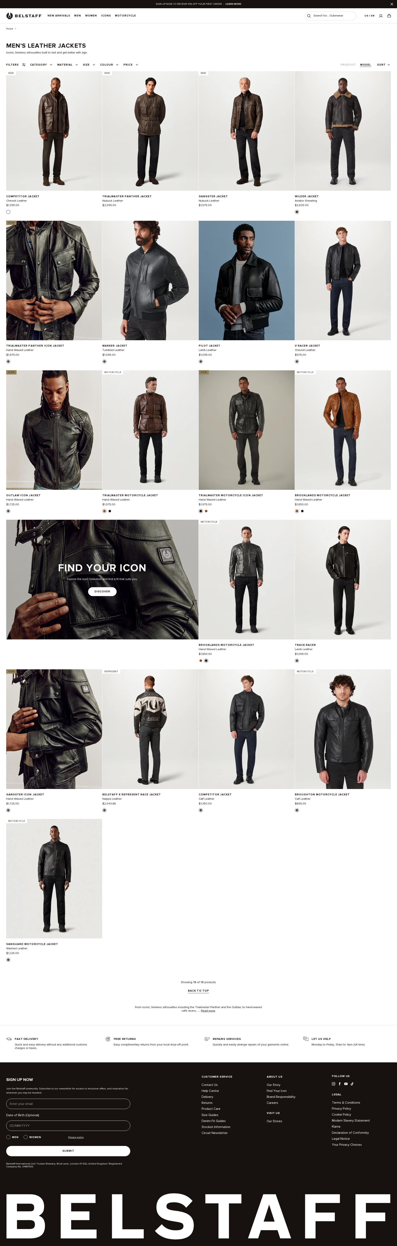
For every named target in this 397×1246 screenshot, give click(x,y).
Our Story (273, 1085)
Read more (208, 1010)
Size (86, 64)
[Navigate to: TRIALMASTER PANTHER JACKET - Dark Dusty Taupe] (150, 131)
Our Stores (274, 1121)
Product (348, 64)
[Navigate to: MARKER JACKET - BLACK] (150, 280)
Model (365, 64)
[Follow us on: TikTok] (352, 1084)
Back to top (198, 991)
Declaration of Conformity (350, 1133)
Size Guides (210, 1115)
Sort (381, 64)
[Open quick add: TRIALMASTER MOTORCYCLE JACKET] (104, 511)
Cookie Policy (341, 1115)
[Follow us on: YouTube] (346, 1084)
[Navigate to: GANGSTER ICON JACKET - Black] (54, 729)
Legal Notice (341, 1139)
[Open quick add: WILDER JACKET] (297, 212)
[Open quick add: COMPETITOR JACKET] (8, 212)
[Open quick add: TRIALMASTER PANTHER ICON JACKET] (8, 361)
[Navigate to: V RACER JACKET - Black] (343, 280)
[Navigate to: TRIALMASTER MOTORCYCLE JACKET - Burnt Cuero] (150, 430)
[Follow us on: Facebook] (340, 1084)
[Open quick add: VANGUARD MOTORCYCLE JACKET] (8, 960)
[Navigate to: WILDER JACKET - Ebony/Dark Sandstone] (343, 131)
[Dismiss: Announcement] (392, 4)
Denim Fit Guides (214, 1121)
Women (91, 15)
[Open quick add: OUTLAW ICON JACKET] (8, 511)
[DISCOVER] (102, 579)
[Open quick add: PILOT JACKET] (201, 361)
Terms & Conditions (346, 1103)
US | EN (370, 15)
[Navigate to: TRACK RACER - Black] (343, 579)
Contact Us (210, 1085)
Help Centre (210, 1091)
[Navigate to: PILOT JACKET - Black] (247, 280)
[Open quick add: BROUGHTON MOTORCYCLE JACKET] (297, 810)
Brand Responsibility (281, 1097)
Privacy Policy (341, 1109)
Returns (207, 1103)
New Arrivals (59, 15)
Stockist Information (216, 1127)
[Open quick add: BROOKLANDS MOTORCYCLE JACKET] (297, 511)
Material (65, 64)
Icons (106, 15)
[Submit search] (309, 16)
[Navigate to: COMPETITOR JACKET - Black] (247, 729)
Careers (272, 1103)
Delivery (207, 1097)
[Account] (381, 15)
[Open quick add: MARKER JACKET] (104, 361)
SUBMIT (68, 1151)
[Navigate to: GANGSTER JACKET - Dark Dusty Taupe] (247, 131)
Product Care (211, 1109)
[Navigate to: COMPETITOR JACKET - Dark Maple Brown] (54, 131)
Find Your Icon (277, 1091)
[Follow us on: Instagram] (333, 1084)
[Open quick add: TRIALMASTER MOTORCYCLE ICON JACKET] (201, 511)
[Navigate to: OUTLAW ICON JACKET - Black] (54, 430)
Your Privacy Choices (347, 1145)
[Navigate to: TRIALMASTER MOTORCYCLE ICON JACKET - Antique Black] (247, 430)
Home (9, 28)
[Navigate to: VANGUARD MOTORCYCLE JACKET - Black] (54, 879)
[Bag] (389, 15)
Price (128, 64)
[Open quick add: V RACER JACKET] (297, 361)
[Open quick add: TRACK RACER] (297, 661)
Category (38, 64)
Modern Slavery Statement (351, 1120)
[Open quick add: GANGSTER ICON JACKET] (8, 810)
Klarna (336, 1126)
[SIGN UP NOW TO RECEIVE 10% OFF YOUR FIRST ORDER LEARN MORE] (198, 4)
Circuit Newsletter (215, 1133)
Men (77, 15)
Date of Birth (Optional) (22, 1115)
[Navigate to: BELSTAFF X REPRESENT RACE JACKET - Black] (150, 729)
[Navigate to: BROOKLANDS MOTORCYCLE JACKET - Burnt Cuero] (343, 430)
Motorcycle (125, 15)
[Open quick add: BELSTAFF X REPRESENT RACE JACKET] (104, 810)
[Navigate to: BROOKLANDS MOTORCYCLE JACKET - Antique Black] (247, 579)
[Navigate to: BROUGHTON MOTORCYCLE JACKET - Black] (343, 729)
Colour (106, 64)
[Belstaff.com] (23, 16)
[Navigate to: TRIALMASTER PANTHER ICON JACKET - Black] (54, 280)
